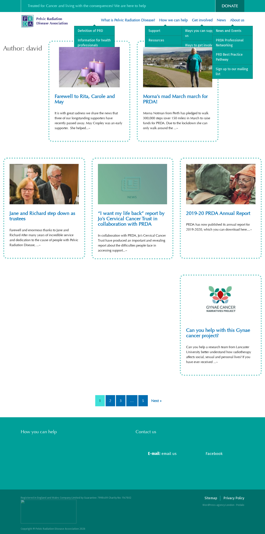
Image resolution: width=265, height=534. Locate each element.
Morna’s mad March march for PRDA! (175, 99)
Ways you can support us (201, 33)
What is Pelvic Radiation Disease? (128, 20)
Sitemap (211, 498)
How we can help (173, 20)
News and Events (228, 31)
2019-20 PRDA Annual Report (218, 213)
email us (162, 453)
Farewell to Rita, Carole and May (85, 99)
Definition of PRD (90, 31)
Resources (156, 40)
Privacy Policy (233, 498)
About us (237, 20)
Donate (230, 6)
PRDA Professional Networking (229, 42)
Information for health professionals (94, 42)
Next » (156, 400)
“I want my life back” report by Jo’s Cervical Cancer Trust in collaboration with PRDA (131, 218)
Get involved (202, 20)
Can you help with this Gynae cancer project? (218, 332)
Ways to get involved (200, 45)
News (221, 20)
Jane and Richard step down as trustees (42, 215)
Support (154, 31)
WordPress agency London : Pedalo (223, 504)
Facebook (214, 453)
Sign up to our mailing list (232, 71)
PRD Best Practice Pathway (229, 57)
